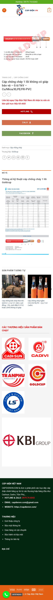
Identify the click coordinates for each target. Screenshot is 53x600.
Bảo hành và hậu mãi (14, 534)
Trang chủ (6, 77)
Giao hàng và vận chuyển (15, 530)
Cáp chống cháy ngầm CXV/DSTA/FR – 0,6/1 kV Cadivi (38, 303)
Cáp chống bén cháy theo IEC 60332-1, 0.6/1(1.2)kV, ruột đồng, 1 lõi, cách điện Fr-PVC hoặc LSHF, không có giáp (13, 304)
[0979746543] (6, 594)
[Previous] (2, 294)
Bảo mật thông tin (12, 525)
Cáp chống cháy (21, 77)
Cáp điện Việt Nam (35, 594)
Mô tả (4, 173)
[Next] (51, 294)
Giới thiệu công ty (12, 521)
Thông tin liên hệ (12, 539)
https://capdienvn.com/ (25, 507)
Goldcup (15, 152)
